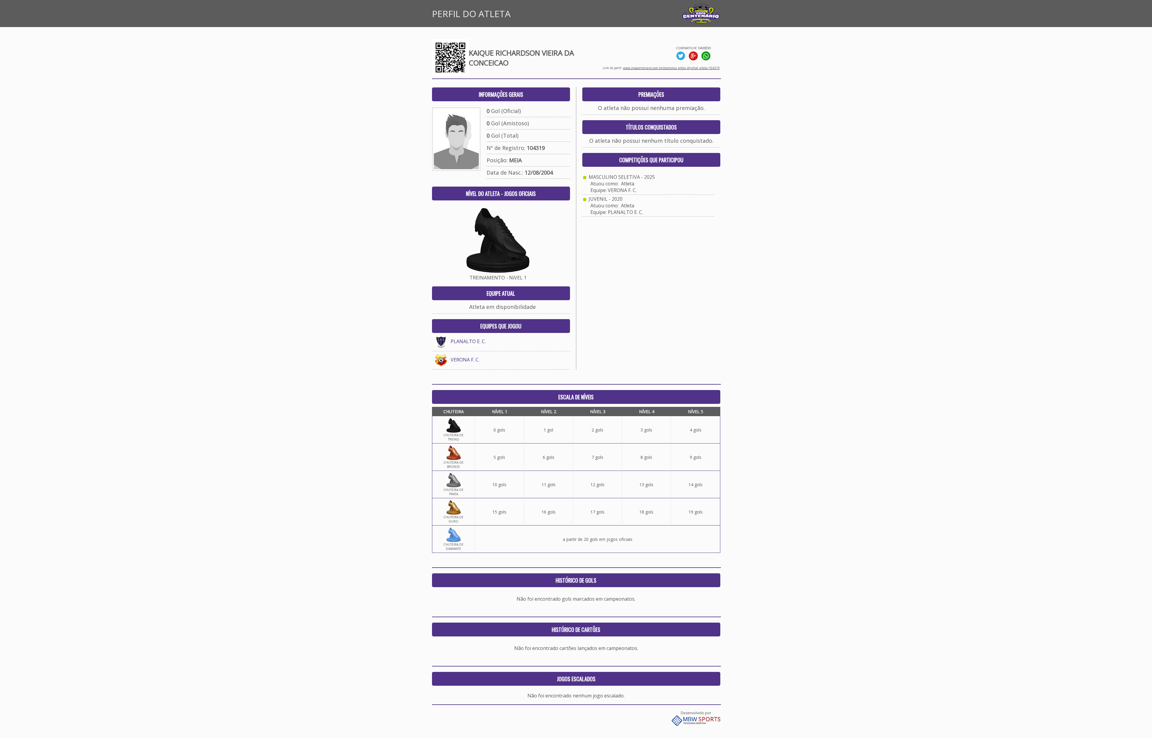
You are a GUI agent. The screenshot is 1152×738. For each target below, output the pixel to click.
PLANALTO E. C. (468, 341)
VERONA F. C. (465, 359)
